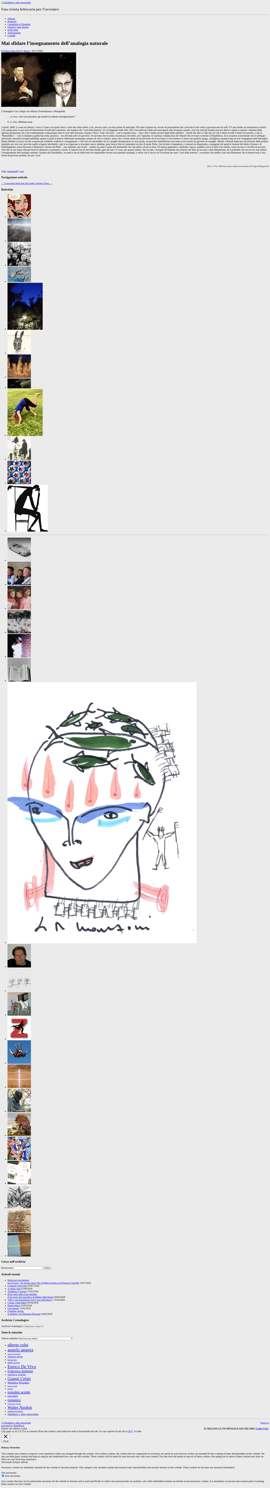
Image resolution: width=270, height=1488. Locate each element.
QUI (130, 1431)
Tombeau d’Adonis (17, 1291)
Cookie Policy (262, 1428)
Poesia (10, 1389)
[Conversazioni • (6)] (19, 608)
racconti (13, 1396)
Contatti (11, 35)
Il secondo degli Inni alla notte (17, 183)
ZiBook (11, 18)
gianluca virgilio (17, 1374)
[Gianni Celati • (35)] (19, 966)
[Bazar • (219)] (19, 560)
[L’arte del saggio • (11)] (19, 1111)
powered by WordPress (12, 1425)
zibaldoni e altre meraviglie (23, 1414)
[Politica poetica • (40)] (19, 1159)
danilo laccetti (14, 1362)
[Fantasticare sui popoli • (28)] (102, 942)
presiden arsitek (19, 1392)
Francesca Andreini (20, 1371)
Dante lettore (14, 1305)
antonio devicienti (14, 1354)
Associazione (14, 32)
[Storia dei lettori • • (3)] (19, 459)
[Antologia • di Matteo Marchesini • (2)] (19, 217)
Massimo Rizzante (18, 1382)
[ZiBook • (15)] (19, 1255)
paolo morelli (12, 1386)
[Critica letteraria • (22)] (19, 632)
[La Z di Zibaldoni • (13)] (19, 1039)
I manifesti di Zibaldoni (19, 24)
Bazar (27, 51)
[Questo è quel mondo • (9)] (19, 1183)
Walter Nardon (20, 1407)
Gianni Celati (19, 1378)
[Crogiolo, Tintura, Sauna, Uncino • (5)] (19, 656)
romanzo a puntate (14, 1404)
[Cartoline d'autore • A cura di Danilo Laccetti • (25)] (25, 329)
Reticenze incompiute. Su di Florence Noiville (43, 1281)
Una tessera (13, 1308)
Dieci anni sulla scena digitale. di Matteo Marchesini (30, 1295)
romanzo (14, 1400)
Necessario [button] (7, 1462)
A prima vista (14, 1288)
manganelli (12, 171)
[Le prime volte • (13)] (19, 1063)
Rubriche (12, 21)
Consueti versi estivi (17, 1286)
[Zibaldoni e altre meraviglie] (16, 2)
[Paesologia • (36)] (19, 1135)
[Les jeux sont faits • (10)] (19, 1087)
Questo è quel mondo (18, 27)
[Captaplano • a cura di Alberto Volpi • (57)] (19, 281)
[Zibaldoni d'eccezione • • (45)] (28, 530)
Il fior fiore (13, 30)
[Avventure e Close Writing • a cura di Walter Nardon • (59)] (19, 241)
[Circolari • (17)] (19, 584)
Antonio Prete (15, 1356)
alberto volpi (18, 1345)
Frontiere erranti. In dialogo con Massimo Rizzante (24, 1312)
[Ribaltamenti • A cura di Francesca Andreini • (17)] (25, 435)
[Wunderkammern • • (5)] (19, 483)
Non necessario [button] (8, 1472)
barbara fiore (12, 1360)
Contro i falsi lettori (17, 1302)
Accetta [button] (137, 1431)
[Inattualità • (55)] (19, 1014)
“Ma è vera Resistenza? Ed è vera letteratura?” (30, 1300)
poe (22, 171)
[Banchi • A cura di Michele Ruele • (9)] (19, 265)
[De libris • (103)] (19, 680)
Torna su (264, 1423)
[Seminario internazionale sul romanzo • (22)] (19, 1207)
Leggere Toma (43, 183)
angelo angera (20, 1349)
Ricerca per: (7, 1268)
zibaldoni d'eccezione (15, 1411)
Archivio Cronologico (12, 1326)
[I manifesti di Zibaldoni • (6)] (19, 990)
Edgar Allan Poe (12, 51)
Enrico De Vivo (22, 1366)
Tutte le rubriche (9, 1338)
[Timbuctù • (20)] (19, 1231)
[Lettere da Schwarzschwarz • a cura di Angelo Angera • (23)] (19, 353)
